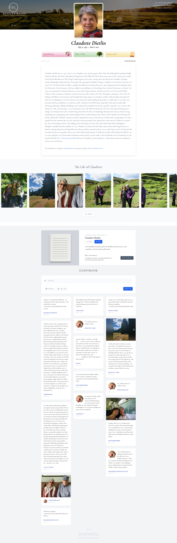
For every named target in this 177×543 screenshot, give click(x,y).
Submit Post (128, 289)
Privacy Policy (84, 535)
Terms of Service (92, 535)
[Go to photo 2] (121, 339)
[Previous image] (108, 329)
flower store (98, 148)
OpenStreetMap (90, 537)
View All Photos (89, 214)
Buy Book (98, 241)
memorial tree (69, 148)
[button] (56, 486)
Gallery (87, 61)
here (103, 138)
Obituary (45, 61)
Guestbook (130, 61)
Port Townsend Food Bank (67, 138)
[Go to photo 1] (120, 339)
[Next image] (134, 329)
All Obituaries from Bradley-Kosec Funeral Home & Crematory (163, 5)
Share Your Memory (127, 258)
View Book (89, 241)
